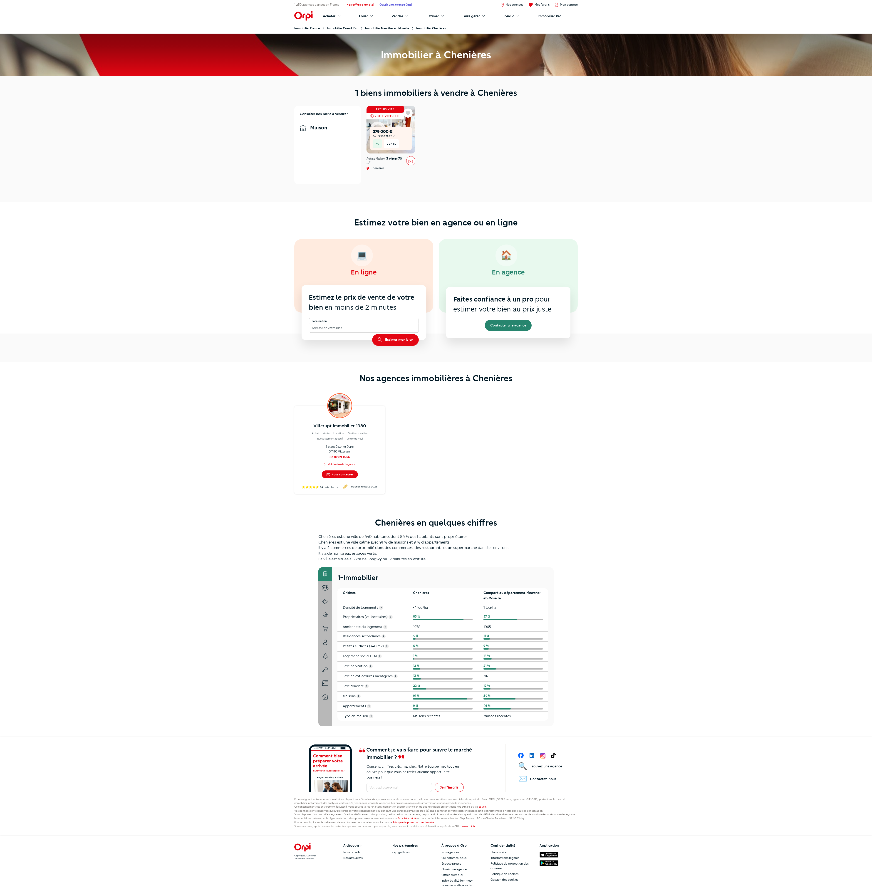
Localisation (319, 321)
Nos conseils (351, 852)
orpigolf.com (401, 852)
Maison (318, 128)
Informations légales (504, 858)
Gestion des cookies (504, 879)
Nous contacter (342, 474)
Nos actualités (353, 858)
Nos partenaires (405, 845)
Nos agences (450, 852)
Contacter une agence (508, 325)
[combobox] (312, 328)
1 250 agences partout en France (316, 4)
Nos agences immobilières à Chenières (436, 378)
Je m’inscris (449, 787)
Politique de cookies (504, 874)
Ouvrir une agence (454, 869)
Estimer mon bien (398, 340)
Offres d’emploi (452, 875)
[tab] (325, 574)
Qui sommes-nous (453, 858)
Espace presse (451, 863)
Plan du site (498, 852)
